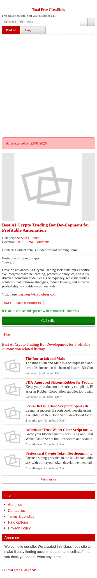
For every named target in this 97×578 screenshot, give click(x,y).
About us (15, 504)
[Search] (91, 22)
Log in (29, 30)
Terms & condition (22, 516)
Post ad (11, 30)
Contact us (16, 510)
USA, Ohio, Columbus (32, 242)
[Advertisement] (48, 85)
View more (48, 479)
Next (8, 334)
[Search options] (84, 22)
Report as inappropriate (29, 302)
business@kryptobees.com (37, 294)
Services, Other (28, 238)
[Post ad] (14, 4)
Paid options (18, 522)
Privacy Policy (19, 528)
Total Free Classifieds (48, 10)
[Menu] (6, 4)
